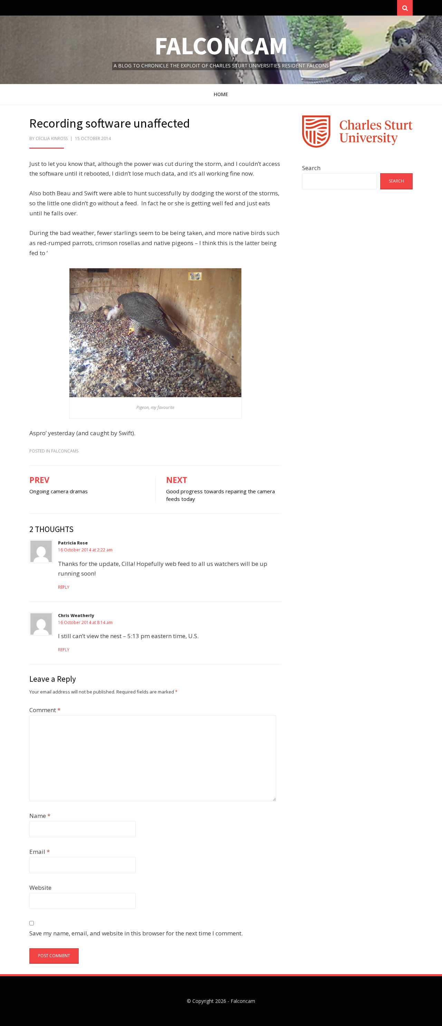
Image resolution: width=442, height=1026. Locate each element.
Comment (44, 710)
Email (39, 852)
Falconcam (221, 45)
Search (311, 168)
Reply (63, 587)
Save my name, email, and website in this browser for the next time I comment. (136, 933)
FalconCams (64, 451)
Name (39, 816)
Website (40, 888)
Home (221, 94)
